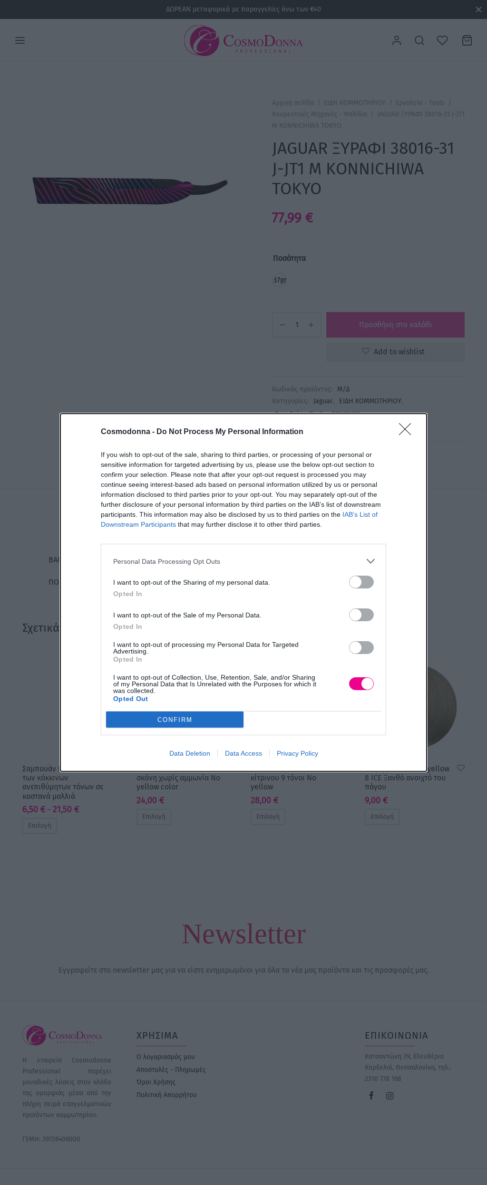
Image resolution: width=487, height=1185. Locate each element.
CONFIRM (175, 719)
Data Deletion (189, 753)
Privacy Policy (297, 753)
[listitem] (243, 561)
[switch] (361, 582)
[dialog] (243, 592)
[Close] (408, 432)
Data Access (243, 753)
